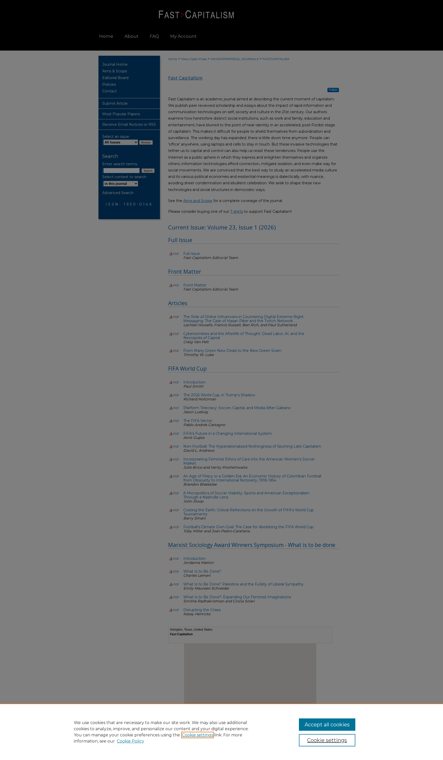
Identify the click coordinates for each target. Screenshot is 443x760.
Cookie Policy (130, 741)
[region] (221, 732)
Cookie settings (197, 735)
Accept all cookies (327, 724)
